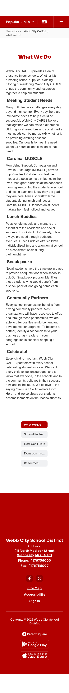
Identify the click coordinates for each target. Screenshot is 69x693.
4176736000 (40, 561)
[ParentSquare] (34, 634)
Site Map (34, 588)
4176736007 (38, 566)
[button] (20, 22)
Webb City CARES (35, 31)
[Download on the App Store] (34, 655)
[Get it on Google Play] (34, 644)
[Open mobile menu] (61, 22)
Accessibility (34, 595)
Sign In (34, 601)
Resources (12, 31)
